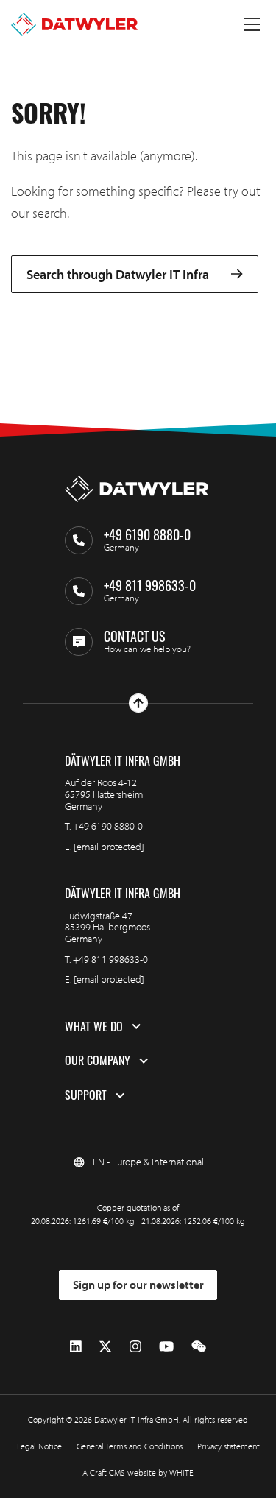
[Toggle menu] (252, 24)
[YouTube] (166, 1346)
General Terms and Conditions (130, 1446)
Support (86, 1095)
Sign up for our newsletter (138, 1284)
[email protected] (109, 846)
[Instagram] (135, 1346)
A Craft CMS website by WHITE (138, 1472)
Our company (97, 1060)
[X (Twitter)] (105, 1346)
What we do (94, 1027)
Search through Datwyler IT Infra (117, 274)
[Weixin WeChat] (198, 1346)
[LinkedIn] (76, 1346)
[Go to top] (138, 703)
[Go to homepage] (74, 24)
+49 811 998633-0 (110, 959)
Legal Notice (39, 1446)
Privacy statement (228, 1446)
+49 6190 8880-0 (108, 826)
